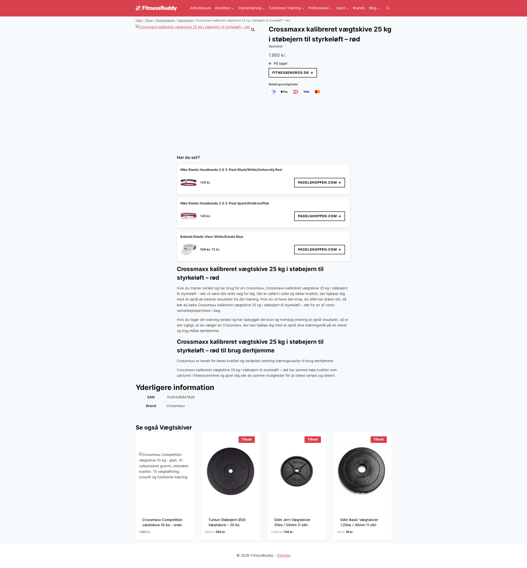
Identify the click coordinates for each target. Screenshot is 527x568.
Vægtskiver (276, 46)
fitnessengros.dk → (292, 72)
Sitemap (283, 555)
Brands (359, 8)
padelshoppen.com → (319, 182)
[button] (253, 29)
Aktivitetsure (200, 8)
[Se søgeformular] (387, 8)
